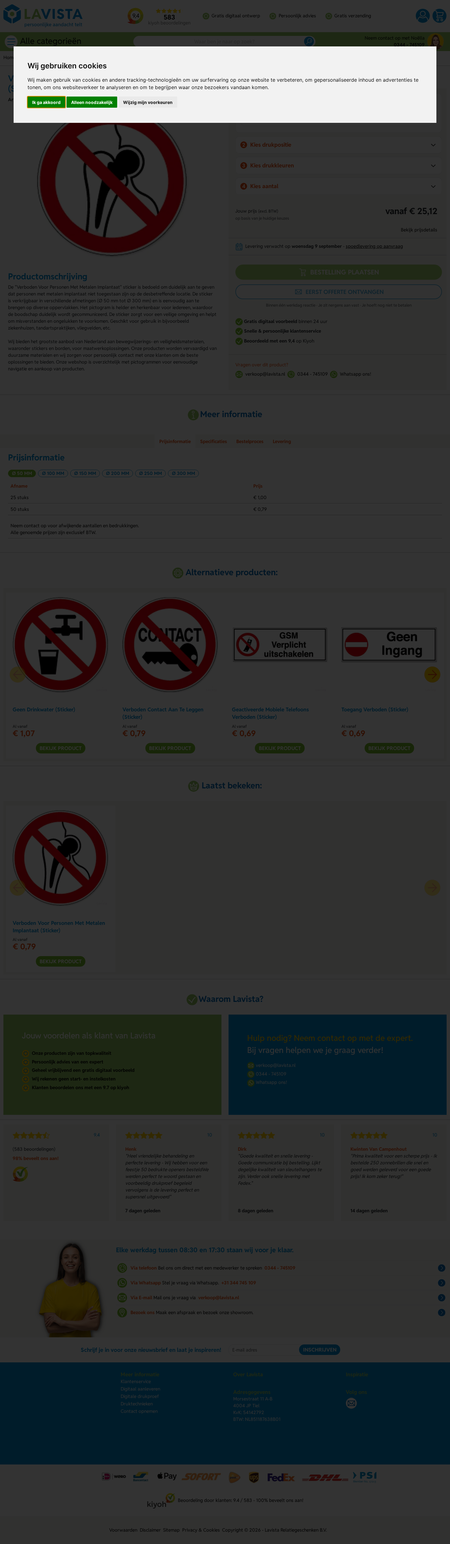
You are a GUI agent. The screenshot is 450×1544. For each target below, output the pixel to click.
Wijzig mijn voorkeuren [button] (148, 102)
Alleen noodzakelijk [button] (92, 102)
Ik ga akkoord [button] (46, 102)
